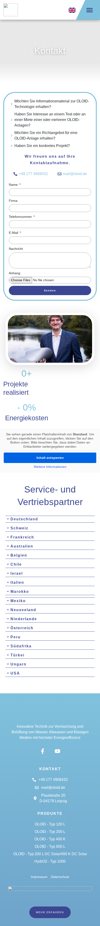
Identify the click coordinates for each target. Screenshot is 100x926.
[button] (89, 10)
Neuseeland (23, 610)
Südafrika (21, 646)
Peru (15, 637)
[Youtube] (57, 751)
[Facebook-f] (43, 751)
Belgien (18, 555)
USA (15, 673)
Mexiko (18, 601)
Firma (13, 200)
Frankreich (22, 537)
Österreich (21, 628)
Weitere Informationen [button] (50, 467)
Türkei (17, 655)
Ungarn (18, 664)
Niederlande (23, 619)
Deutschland (24, 519)
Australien (21, 546)
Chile (16, 564)
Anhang (14, 273)
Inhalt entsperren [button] (50, 458)
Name (14, 184)
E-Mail (14, 233)
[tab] (49, 519)
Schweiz (19, 528)
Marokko (19, 591)
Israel (16, 573)
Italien (17, 582)
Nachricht (16, 249)
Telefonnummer (21, 216)
